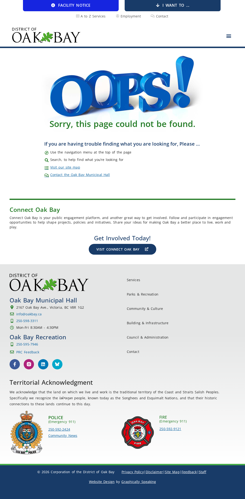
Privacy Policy (133, 472)
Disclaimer (154, 472)
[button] (229, 36)
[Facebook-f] (15, 364)
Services (133, 280)
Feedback (189, 472)
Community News (62, 435)
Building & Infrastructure (148, 323)
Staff (202, 472)
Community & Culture (145, 308)
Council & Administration (147, 337)
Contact (133, 351)
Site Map (172, 472)
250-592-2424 (59, 429)
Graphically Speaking (138, 481)
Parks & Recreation (142, 294)
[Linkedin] (43, 364)
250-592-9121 (170, 429)
